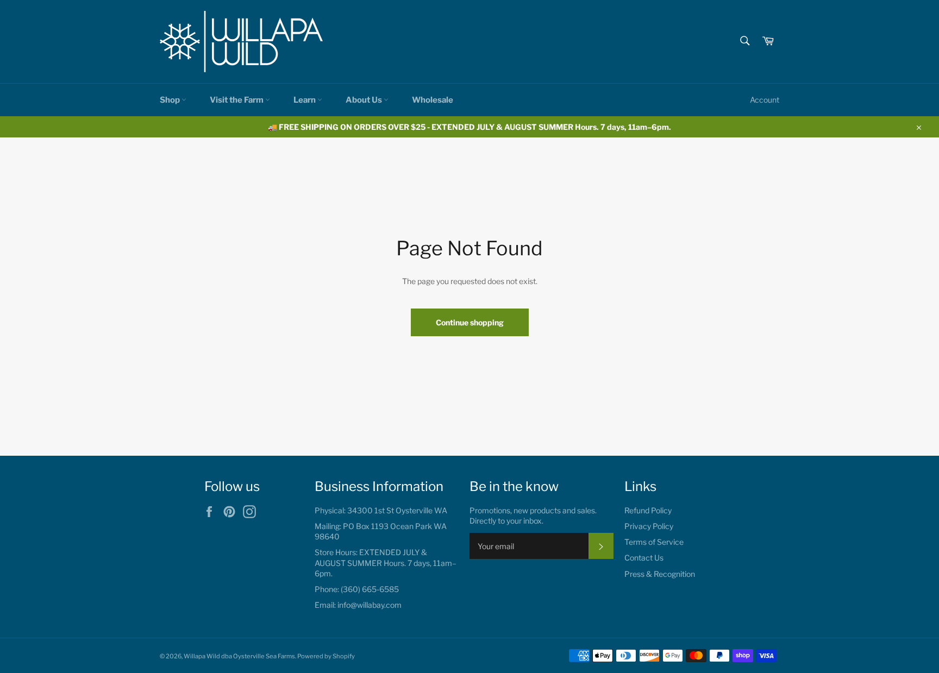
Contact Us (643, 557)
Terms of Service (654, 541)
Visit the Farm (237, 100)
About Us (365, 100)
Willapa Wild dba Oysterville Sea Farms (239, 656)
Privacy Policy (648, 526)
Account (764, 99)
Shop (170, 100)
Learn (305, 100)
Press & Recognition (659, 573)
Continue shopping (470, 322)
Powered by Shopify (326, 656)
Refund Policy (648, 510)
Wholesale (432, 100)
